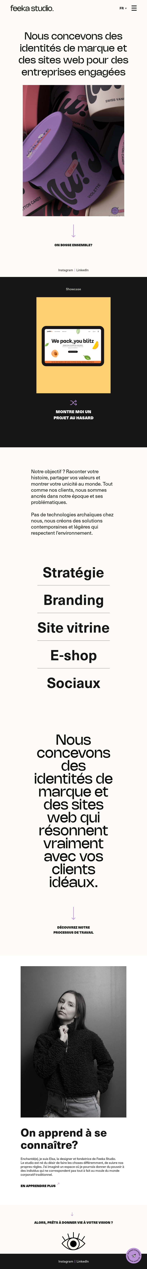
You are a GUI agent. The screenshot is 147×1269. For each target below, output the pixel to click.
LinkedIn (82, 270)
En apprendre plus (38, 1185)
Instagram (65, 270)
